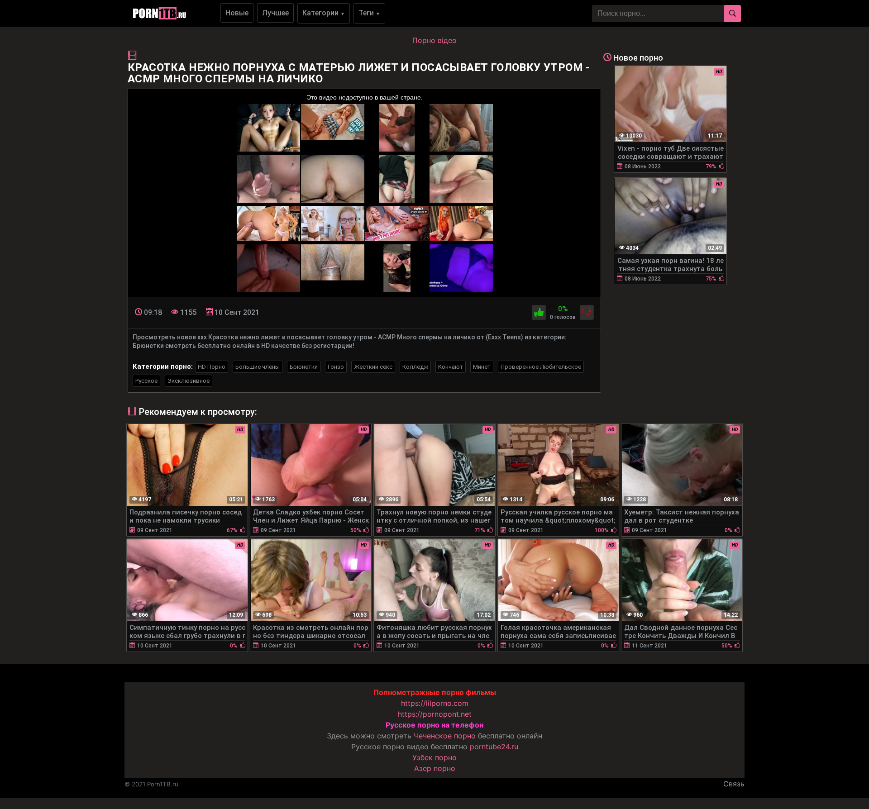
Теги (369, 13)
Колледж (415, 366)
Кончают (450, 366)
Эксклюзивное (188, 380)
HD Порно (211, 366)
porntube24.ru (494, 746)
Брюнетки (304, 366)
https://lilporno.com (434, 703)
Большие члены (257, 366)
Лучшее (275, 13)
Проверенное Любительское (541, 366)
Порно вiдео (434, 40)
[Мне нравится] (539, 312)
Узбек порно (434, 757)
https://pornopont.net (435, 714)
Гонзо (336, 366)
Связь (734, 783)
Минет (482, 366)
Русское (146, 380)
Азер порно (434, 768)
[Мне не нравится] (587, 312)
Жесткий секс (373, 366)
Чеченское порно (445, 735)
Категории (323, 13)
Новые (236, 13)
